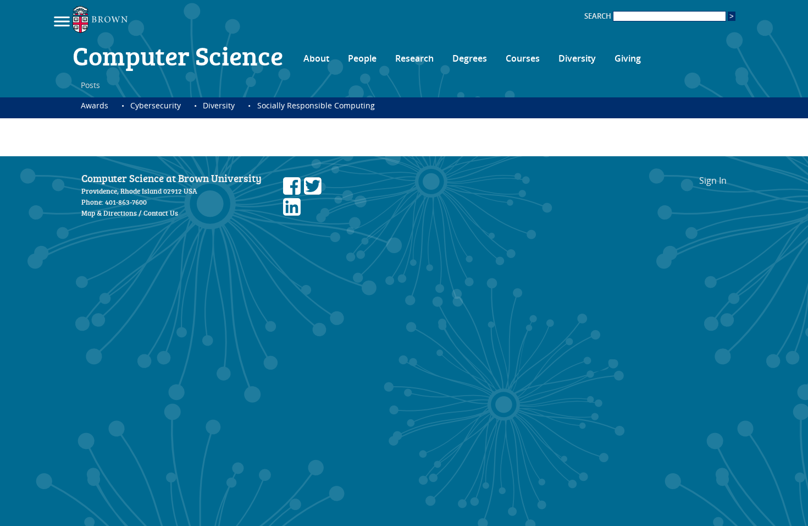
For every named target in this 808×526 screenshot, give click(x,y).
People (362, 58)
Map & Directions (109, 213)
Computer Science (178, 55)
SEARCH (598, 16)
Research (414, 58)
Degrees (469, 58)
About (316, 58)
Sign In (713, 180)
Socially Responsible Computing (315, 105)
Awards (94, 105)
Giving (628, 58)
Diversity (577, 58)
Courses (523, 58)
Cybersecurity (155, 105)
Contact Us (160, 213)
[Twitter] (313, 191)
